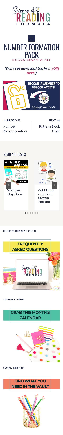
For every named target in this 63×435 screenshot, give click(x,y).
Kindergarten (34, 59)
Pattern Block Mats (49, 126)
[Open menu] (31, 38)
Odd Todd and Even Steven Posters (46, 196)
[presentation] (16, 172)
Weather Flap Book (14, 192)
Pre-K (48, 59)
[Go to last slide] (8, 185)
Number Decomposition (15, 126)
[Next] (54, 185)
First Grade (18, 59)
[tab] (25, 213)
